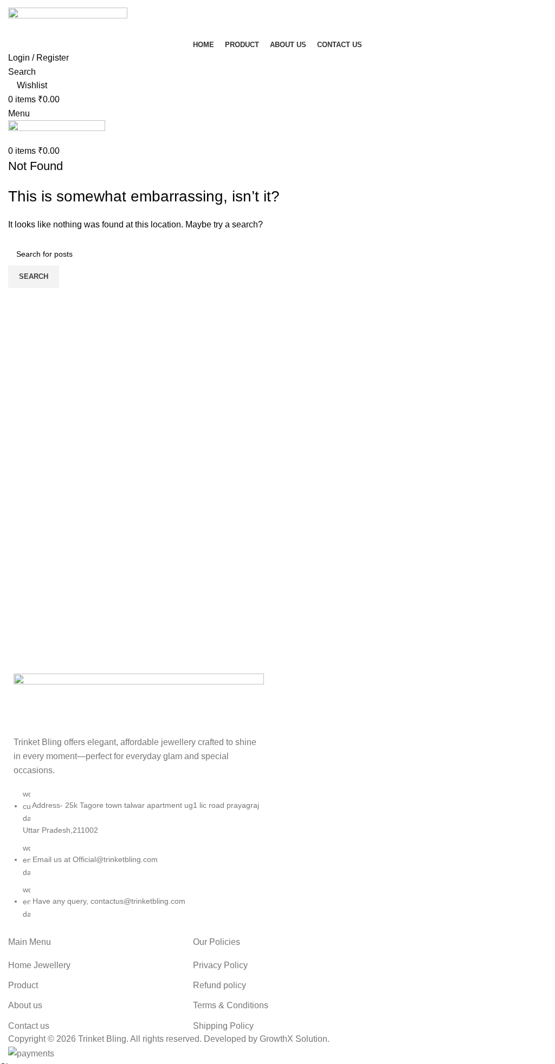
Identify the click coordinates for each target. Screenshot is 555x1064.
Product (23, 985)
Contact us (28, 1025)
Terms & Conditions (230, 1005)
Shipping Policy (223, 1025)
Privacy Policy (220, 965)
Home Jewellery (39, 965)
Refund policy (219, 985)
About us (25, 1005)
